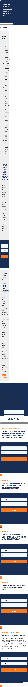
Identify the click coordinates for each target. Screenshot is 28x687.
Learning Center (6, 5)
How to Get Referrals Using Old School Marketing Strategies (7, 53)
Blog (4, 16)
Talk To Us (5, 18)
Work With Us (6, 7)
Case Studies (6, 11)
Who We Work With (7, 9)
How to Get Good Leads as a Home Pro (6, 148)
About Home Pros (7, 13)
